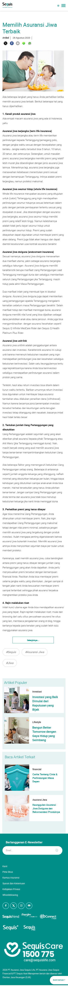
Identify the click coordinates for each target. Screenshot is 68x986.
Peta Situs (7, 871)
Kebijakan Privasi (11, 889)
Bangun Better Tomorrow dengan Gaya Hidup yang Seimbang (44, 733)
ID (58, 5)
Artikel (5, 37)
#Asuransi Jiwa (34, 652)
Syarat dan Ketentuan (13, 883)
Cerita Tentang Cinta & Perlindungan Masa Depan (45, 778)
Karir (4, 866)
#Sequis (11, 652)
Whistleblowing (10, 894)
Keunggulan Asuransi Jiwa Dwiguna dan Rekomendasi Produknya (46, 808)
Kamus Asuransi (10, 877)
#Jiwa (9, 663)
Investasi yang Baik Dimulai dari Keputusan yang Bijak (45, 703)
